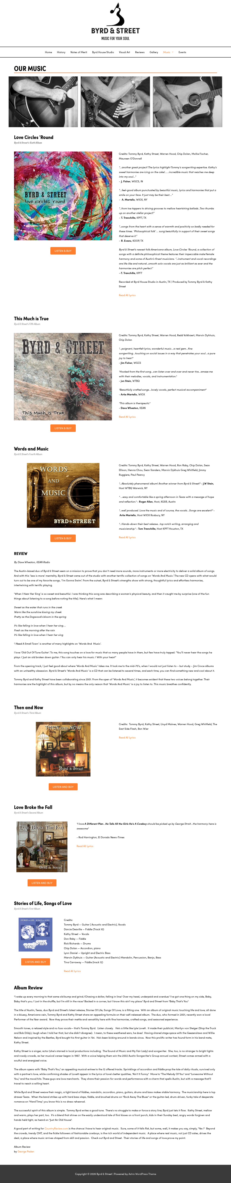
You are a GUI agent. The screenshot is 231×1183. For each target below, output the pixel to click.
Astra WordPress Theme (142, 1174)
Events (182, 52)
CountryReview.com (56, 1128)
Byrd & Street (115, 30)
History (61, 52)
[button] (63, 250)
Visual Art (124, 52)
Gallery (154, 52)
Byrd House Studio (103, 52)
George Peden (26, 1151)
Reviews (140, 52)
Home (48, 52)
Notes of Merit (79, 52)
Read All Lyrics (127, 295)
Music (166, 52)
